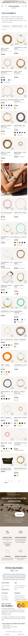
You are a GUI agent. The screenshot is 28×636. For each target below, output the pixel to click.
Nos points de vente (20, 597)
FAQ (16, 589)
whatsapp (7, 545)
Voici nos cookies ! (7, 628)
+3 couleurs (6, 347)
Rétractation (5, 589)
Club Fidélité (5, 599)
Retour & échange (19, 587)
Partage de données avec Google (10, 626)
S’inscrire (19, 514)
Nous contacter (5, 585)
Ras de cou (6, 26)
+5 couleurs (19, 135)
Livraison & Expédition (20, 585)
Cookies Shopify (6, 625)
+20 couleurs (7, 82)
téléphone (7, 543)
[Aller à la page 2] (22, 481)
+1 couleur (6, 374)
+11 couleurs (6, 107)
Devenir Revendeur (20, 595)
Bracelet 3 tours (17, 26)
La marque (4, 595)
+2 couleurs (19, 425)
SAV (3, 587)
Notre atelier (5, 597)
